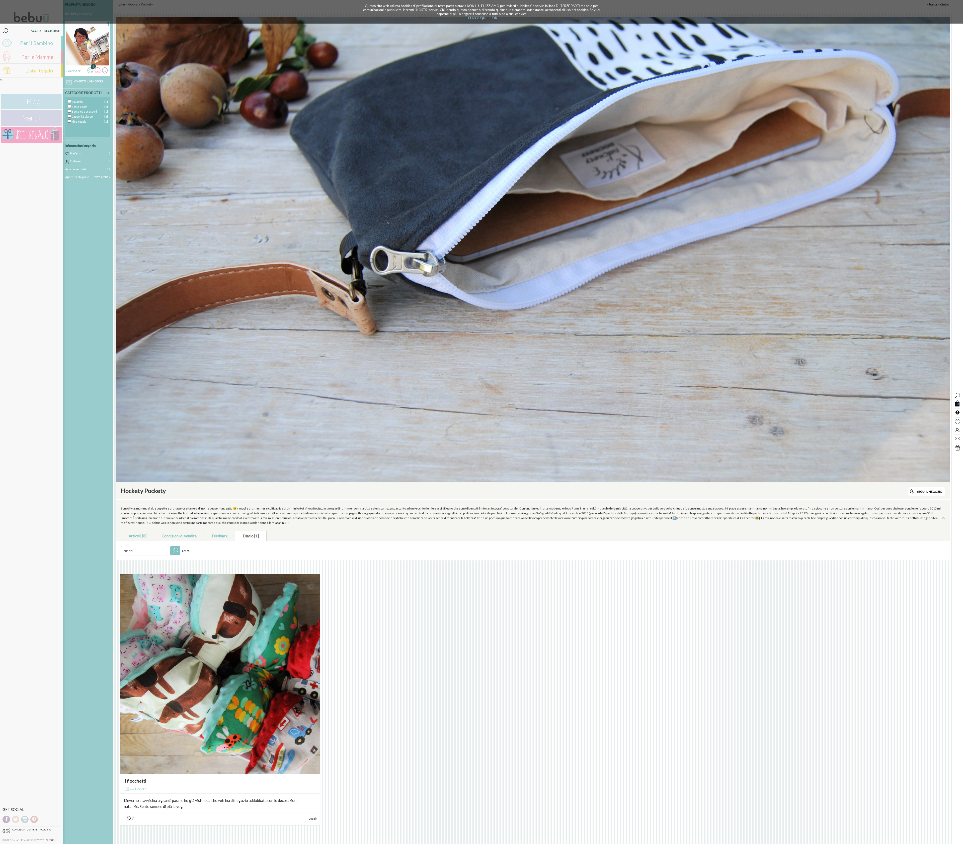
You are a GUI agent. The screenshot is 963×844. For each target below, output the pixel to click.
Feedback (219, 536)
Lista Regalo (39, 70)
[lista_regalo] (957, 448)
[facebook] (6, 822)
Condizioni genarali (25, 829)
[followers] (957, 430)
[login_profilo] (957, 412)
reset (185, 551)
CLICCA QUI (477, 18)
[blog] (31, 108)
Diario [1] (251, 536)
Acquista (45, 829)
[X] (108, 93)
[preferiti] (957, 421)
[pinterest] (34, 822)
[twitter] (15, 822)
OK (494, 18)
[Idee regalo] (31, 141)
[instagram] (25, 822)
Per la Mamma (37, 57)
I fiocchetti (135, 781)
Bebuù (7, 829)
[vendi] (31, 125)
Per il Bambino (36, 43)
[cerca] (957, 394)
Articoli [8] (137, 536)
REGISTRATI (52, 31)
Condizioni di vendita (179, 536)
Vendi (6, 832)
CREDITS (50, 840)
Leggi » (313, 818)
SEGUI (929, 491)
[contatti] (957, 438)
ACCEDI (36, 31)
